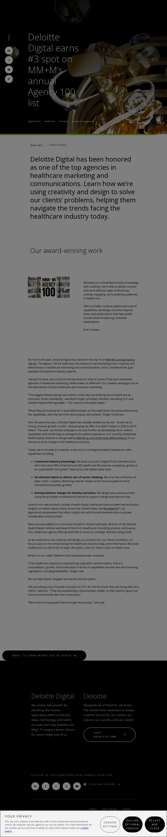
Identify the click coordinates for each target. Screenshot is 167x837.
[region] (83, 823)
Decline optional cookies (132, 824)
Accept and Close (155, 824)
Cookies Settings (110, 824)
